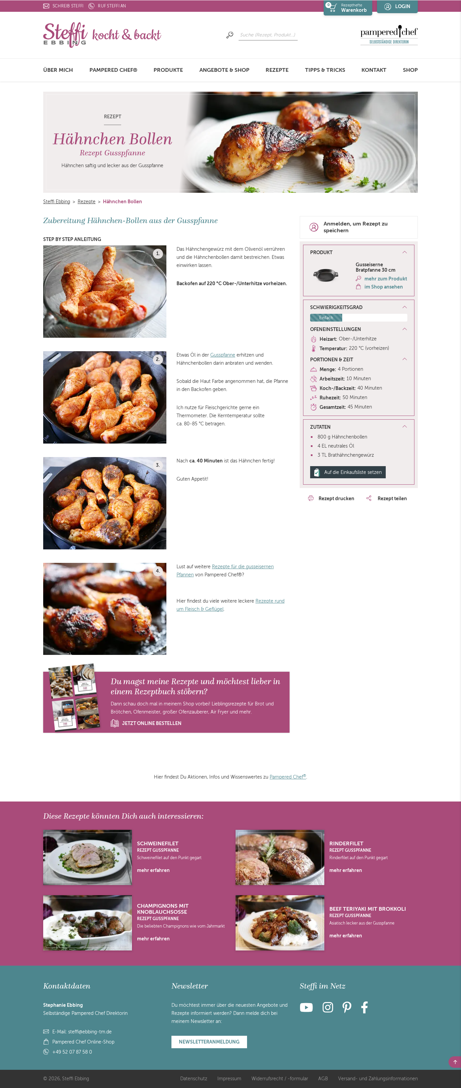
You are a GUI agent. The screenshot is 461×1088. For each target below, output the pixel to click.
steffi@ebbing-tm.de (90, 1031)
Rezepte (277, 70)
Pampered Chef (288, 777)
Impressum (229, 1078)
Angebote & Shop (224, 70)
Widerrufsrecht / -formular (279, 1078)
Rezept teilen (392, 498)
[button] (358, 252)
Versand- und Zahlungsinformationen (378, 1078)
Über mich (58, 70)
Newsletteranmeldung (209, 1042)
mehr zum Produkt (385, 278)
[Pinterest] (346, 1010)
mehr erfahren (153, 870)
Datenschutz (193, 1078)
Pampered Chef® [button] (113, 70)
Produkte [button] (168, 70)
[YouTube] (308, 1010)
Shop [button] (410, 70)
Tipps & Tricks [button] (325, 70)
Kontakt (373, 70)
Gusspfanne (222, 355)
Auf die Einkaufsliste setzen (353, 472)
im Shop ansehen (383, 287)
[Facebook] (364, 1010)
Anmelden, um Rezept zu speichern (356, 227)
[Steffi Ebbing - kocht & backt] (102, 34)
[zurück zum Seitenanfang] (455, 1062)
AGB (323, 1078)
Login (402, 6)
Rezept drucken (336, 498)
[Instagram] (328, 1010)
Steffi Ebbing (56, 201)
